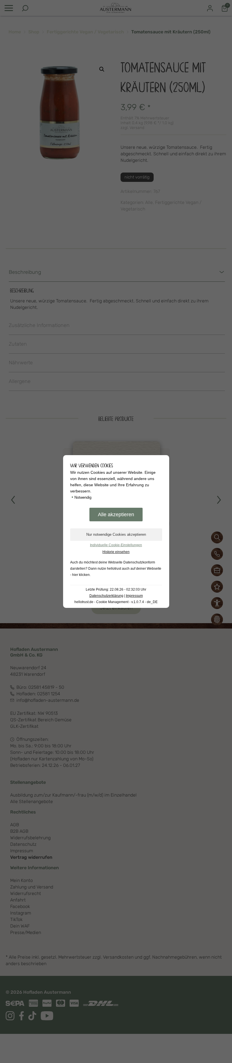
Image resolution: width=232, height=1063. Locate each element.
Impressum (134, 596)
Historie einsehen (116, 552)
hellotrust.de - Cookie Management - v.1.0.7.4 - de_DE (116, 602)
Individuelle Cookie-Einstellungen (116, 545)
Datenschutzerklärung (106, 596)
